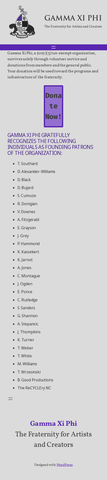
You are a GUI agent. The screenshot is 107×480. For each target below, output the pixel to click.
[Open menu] (53, 47)
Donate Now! (53, 106)
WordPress (64, 465)
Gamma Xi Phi (73, 18)
